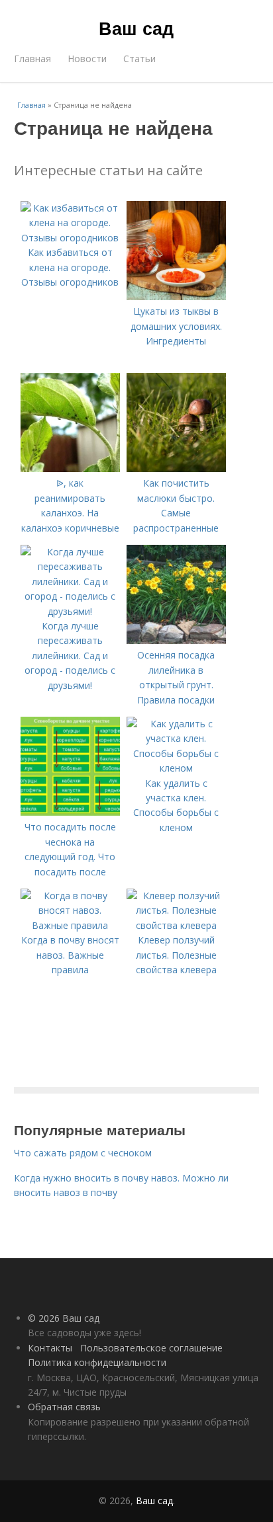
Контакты (50, 1348)
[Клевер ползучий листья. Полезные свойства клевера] (176, 925)
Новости (87, 58)
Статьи (139, 58)
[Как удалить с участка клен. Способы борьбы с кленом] (176, 768)
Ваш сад (136, 27)
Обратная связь (64, 1406)
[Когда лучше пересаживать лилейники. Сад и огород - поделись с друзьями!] (70, 611)
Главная (32, 58)
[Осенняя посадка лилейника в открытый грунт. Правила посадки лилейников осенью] (176, 640)
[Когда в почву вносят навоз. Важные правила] (70, 925)
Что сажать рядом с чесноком (83, 1152)
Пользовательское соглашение (151, 1348)
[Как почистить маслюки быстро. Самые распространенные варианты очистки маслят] (176, 468)
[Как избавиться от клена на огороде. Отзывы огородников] (70, 237)
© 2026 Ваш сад (63, 1318)
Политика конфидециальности (97, 1362)
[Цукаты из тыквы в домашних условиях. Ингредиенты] (176, 296)
